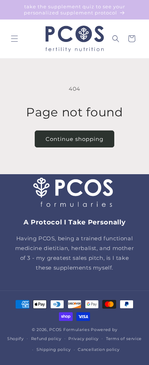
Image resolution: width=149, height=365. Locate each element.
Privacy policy (83, 338)
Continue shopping (74, 139)
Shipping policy (54, 349)
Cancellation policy (98, 349)
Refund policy (46, 338)
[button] (14, 39)
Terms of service (124, 338)
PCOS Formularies (69, 329)
